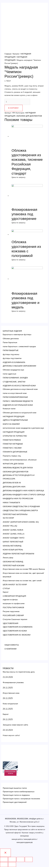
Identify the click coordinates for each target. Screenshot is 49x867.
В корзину (13, 108)
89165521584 (22, 819)
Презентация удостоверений (15, 802)
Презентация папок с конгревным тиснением (21, 799)
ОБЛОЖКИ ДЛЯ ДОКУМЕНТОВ (29, 116)
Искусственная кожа (11, 693)
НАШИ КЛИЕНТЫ (12, 645)
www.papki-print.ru (30, 839)
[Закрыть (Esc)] (4, 859)
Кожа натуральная (10, 704)
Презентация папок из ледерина (16, 795)
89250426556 (10, 819)
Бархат (6, 714)
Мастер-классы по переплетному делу (19, 672)
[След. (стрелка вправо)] (12, 864)
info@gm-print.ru (36, 819)
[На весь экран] (20, 859)
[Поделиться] (12, 859)
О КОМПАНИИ (10, 649)
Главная (8, 54)
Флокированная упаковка (13, 682)
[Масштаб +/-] (29, 859)
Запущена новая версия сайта (15, 725)
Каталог (16, 54)
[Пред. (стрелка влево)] (4, 864)
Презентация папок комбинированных (18, 792)
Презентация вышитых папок (15, 788)
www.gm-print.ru (17, 839)
